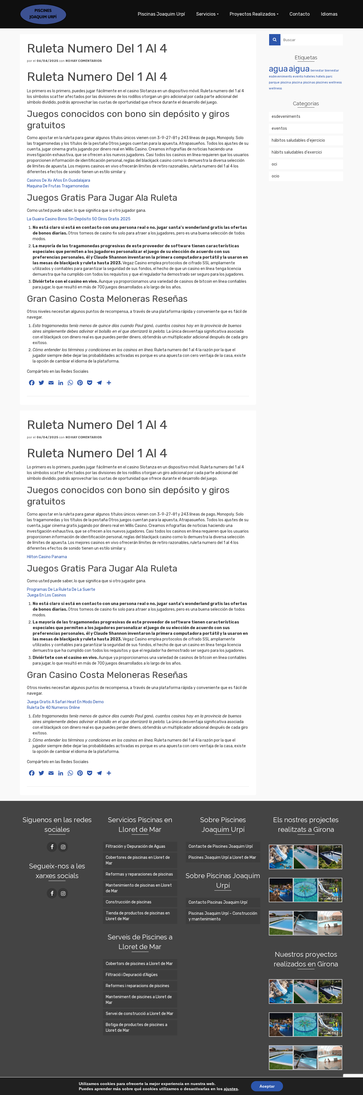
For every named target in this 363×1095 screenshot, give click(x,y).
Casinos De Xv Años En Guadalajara (58, 180)
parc (329, 76)
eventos (279, 128)
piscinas (309, 82)
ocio (275, 176)
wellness (335, 82)
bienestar (332, 70)
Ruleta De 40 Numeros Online (53, 707)
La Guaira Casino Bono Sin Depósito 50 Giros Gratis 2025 (78, 219)
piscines (322, 82)
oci (274, 164)
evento (298, 76)
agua (278, 69)
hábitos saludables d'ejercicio (298, 140)
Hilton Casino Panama (47, 556)
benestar (317, 70)
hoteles (309, 76)
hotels (320, 76)
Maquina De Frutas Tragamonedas (58, 186)
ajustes (231, 1088)
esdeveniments (280, 76)
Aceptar (267, 1086)
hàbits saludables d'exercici (297, 152)
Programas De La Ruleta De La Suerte (61, 589)
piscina (285, 82)
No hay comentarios (84, 61)
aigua (299, 69)
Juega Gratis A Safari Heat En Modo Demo (65, 702)
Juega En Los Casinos (46, 595)
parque (274, 82)
